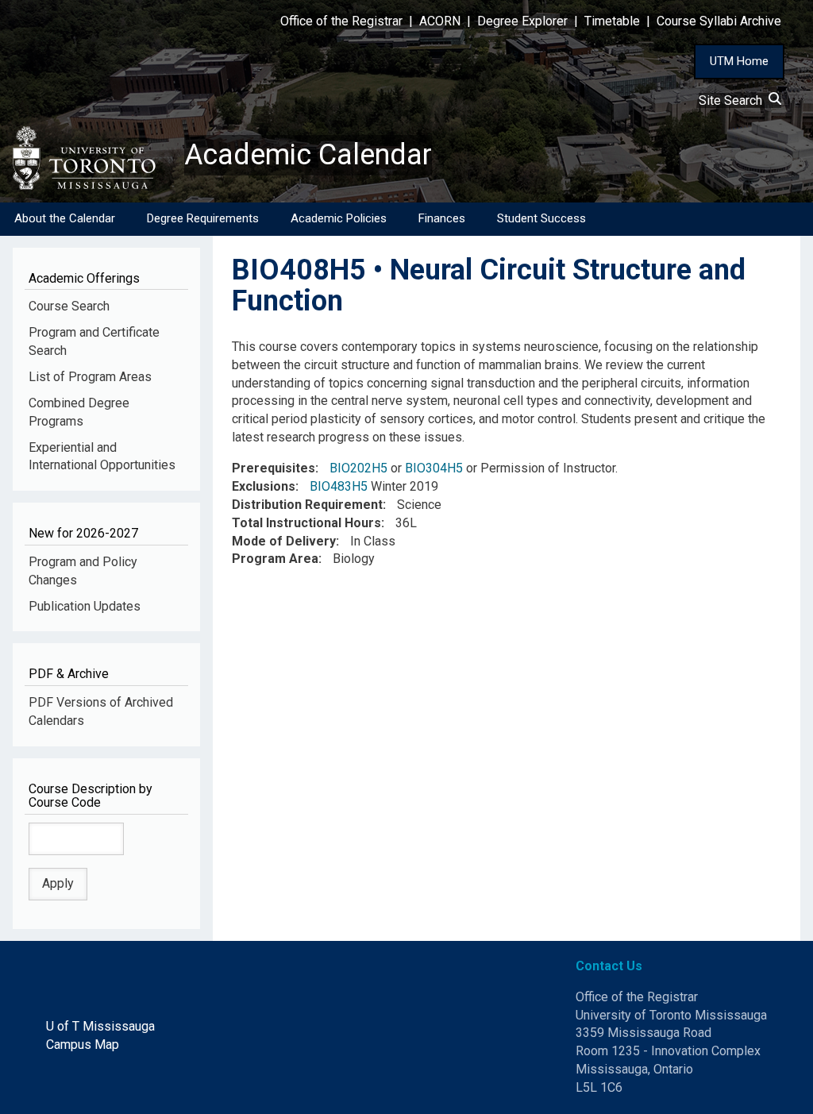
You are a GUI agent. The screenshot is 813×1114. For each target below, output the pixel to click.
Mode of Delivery (284, 541)
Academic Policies (339, 218)
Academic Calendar (308, 155)
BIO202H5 (358, 468)
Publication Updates (85, 606)
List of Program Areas (90, 376)
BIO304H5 (434, 468)
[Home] (92, 158)
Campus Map (82, 1044)
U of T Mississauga (100, 1026)
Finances (441, 218)
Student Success (541, 218)
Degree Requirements (203, 218)
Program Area (275, 558)
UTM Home (739, 61)
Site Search (734, 100)
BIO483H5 (339, 486)
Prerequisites (273, 468)
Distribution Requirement (307, 504)
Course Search (69, 306)
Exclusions (263, 486)
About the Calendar (64, 218)
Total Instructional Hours (306, 522)
